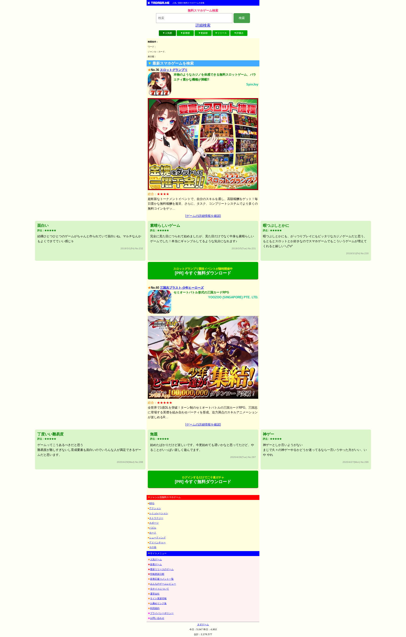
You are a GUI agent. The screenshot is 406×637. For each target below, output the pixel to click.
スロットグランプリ (173, 70)
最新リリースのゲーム (162, 569)
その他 (152, 547)
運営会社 (155, 593)
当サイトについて (159, 588)
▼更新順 (203, 33)
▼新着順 (185, 33)
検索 (242, 18)
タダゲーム (203, 624)
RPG (151, 503)
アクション (155, 508)
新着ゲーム (156, 564)
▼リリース (221, 33)
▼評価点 (238, 33)
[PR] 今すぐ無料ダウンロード (203, 271)
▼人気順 (167, 33)
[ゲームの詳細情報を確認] (203, 216)
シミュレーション (158, 513)
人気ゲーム (156, 559)
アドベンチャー (157, 542)
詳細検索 (203, 25)
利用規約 (155, 608)
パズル (152, 527)
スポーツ (154, 523)
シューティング (157, 537)
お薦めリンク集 (158, 603)
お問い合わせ (157, 618)
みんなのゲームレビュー (163, 584)
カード (152, 532)
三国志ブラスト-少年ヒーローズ (182, 287)
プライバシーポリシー (162, 613)
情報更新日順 (157, 574)
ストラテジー (156, 518)
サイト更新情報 (158, 598)
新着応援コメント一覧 (162, 579)
